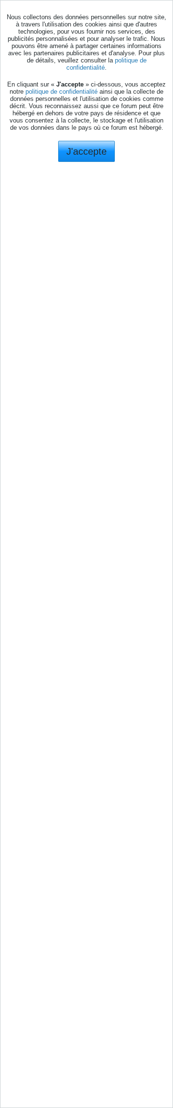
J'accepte (86, 151)
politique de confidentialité (61, 91)
